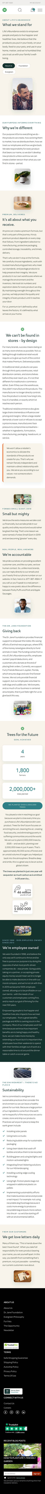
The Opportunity (11, 1325)
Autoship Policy (11, 1366)
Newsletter (9, 1330)
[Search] (20, 10)
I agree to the (16, 1478)
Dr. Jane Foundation (13, 1312)
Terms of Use (20, 1478)
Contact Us (9, 1403)
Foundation (23, 65)
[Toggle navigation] (39, 9)
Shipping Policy (11, 1362)
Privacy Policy (10, 1371)
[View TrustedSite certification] (11, 1345)
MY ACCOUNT (35, 2)
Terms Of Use (10, 1375)
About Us (8, 65)
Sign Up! (37, 1473)
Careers (7, 1407)
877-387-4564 (7, 2)
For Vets (7, 1321)
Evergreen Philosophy (14, 1316)
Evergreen (9, 72)
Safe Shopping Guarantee (16, 1357)
